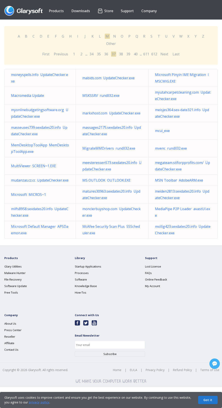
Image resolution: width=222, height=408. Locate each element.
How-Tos (80, 292)
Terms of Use (209, 370)
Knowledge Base (86, 286)
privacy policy (39, 402)
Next (164, 54)
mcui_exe (163, 130)
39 (128, 54)
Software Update (15, 286)
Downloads (80, 10)
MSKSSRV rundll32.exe (100, 95)
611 (146, 54)
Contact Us (11, 350)
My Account (152, 286)
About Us (10, 323)
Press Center (12, 330)
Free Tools (11, 292)
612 (154, 54)
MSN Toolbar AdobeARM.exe (179, 180)
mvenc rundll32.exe (171, 148)
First (45, 54)
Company (149, 10)
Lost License (153, 266)
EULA (133, 370)
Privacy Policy (155, 370)
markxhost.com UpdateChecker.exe (111, 113)
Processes (82, 273)
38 (121, 54)
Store (108, 10)
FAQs (148, 273)
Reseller (9, 337)
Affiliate (9, 343)
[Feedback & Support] (214, 363)
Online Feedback (156, 279)
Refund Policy (182, 370)
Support (127, 10)
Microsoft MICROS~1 (28, 194)
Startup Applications (88, 266)
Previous (61, 54)
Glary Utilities (13, 266)
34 (91, 54)
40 (136, 54)
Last (176, 54)
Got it (207, 400)
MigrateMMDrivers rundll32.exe (108, 148)
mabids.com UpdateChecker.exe (108, 78)
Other (111, 43)
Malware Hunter (15, 273)
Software (81, 279)
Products (56, 10)
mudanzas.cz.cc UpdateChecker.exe (40, 180)
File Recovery (13, 279)
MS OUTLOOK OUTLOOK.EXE (106, 180)
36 (106, 54)
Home (117, 370)
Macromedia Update (28, 95)
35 (99, 54)
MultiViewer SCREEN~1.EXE (33, 166)
